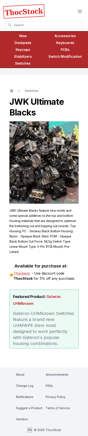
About (20, 374)
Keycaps (23, 49)
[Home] (11, 91)
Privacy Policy (56, 397)
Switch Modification (65, 56)
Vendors (22, 419)
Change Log (24, 385)
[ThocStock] (23, 11)
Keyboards (65, 43)
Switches (23, 63)
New (23, 36)
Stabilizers (23, 56)
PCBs (65, 49)
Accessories (65, 36)
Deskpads (23, 43)
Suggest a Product (29, 408)
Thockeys (22, 273)
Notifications (24, 397)
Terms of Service (58, 408)
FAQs (49, 385)
